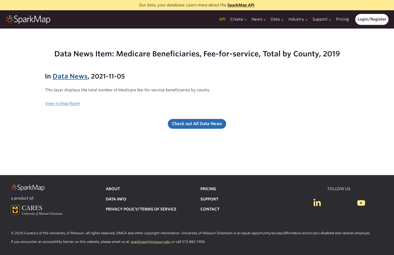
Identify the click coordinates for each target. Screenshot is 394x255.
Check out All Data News (197, 123)
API (222, 19)
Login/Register (372, 19)
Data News (70, 76)
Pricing (342, 19)
